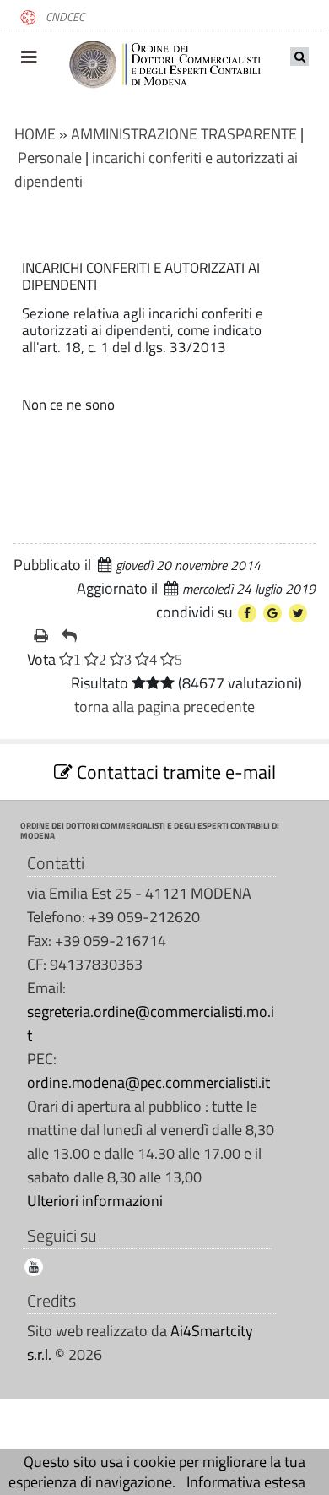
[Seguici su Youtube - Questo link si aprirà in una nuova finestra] (33, 1267)
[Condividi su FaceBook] (247, 613)
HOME (35, 133)
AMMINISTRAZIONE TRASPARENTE (184, 133)
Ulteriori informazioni (95, 1200)
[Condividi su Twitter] (298, 613)
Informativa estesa (245, 1482)
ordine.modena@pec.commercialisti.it (148, 1082)
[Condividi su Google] (272, 613)
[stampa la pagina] (41, 636)
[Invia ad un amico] (69, 636)
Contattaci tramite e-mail (174, 772)
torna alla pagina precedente (164, 706)
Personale (50, 157)
